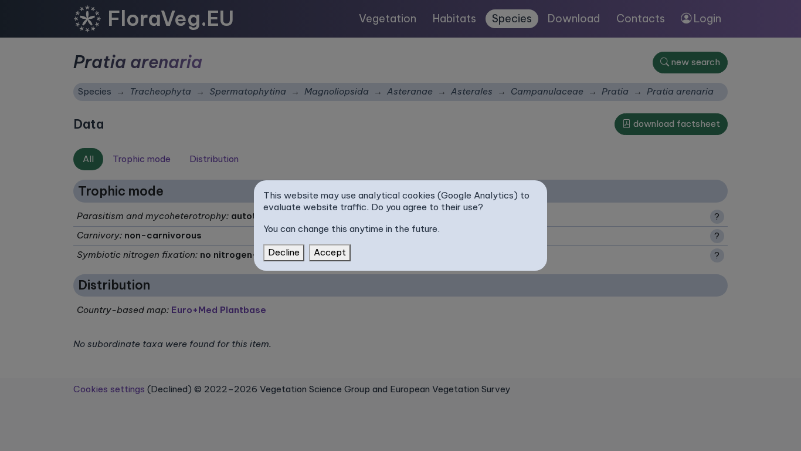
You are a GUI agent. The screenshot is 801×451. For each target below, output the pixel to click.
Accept (330, 252)
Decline (284, 252)
